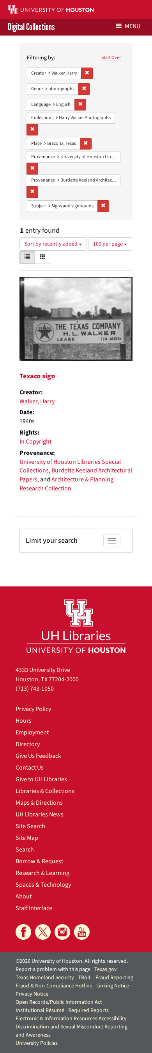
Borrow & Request (39, 861)
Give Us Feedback (38, 756)
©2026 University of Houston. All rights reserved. (72, 961)
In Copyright (35, 441)
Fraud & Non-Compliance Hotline (54, 986)
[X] (43, 932)
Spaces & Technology (43, 884)
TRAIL (85, 978)
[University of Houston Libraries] (76, 626)
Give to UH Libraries (41, 779)
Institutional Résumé (40, 1010)
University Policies (37, 1043)
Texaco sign (37, 376)
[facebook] (23, 932)
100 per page (108, 244)
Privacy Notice (32, 994)
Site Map (27, 838)
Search (25, 849)
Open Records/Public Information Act (59, 1002)
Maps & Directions (39, 802)
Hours (24, 720)
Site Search (30, 826)
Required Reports (88, 1010)
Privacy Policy (33, 709)
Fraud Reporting (114, 978)
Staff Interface (34, 908)
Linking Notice (112, 986)
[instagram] (62, 932)
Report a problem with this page (53, 969)
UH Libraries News (40, 814)
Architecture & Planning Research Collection (66, 484)
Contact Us (30, 767)
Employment (32, 732)
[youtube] (82, 932)
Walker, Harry (37, 401)
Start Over (111, 57)
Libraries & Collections (45, 791)
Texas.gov (105, 969)
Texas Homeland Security (45, 978)
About (24, 896)
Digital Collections (31, 27)
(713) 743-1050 (35, 688)
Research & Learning (42, 873)
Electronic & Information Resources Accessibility (71, 1019)
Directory (28, 744)
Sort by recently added (52, 244)
